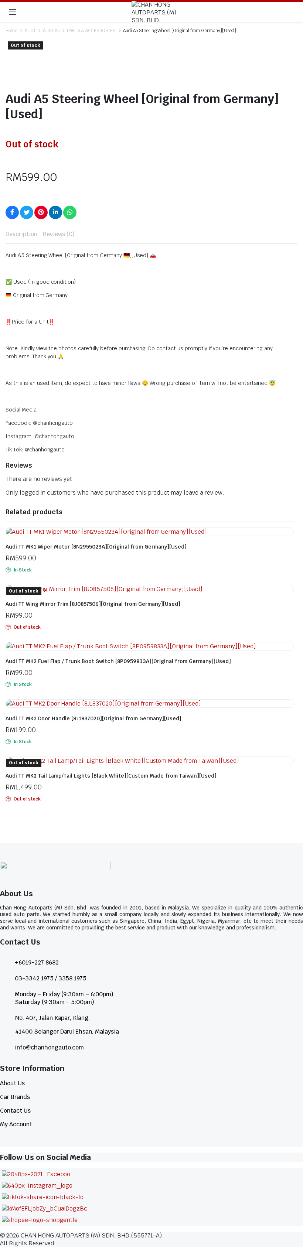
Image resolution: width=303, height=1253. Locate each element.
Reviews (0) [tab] (59, 234)
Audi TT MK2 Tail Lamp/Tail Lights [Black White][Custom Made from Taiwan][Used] (111, 775)
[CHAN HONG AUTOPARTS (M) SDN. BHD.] (159, 12)
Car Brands (15, 1097)
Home (11, 31)
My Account (16, 1124)
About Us (12, 1083)
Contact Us (15, 1110)
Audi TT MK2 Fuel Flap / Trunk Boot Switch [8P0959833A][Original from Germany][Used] (118, 661)
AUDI (30, 31)
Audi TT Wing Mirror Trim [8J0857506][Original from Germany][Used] (93, 604)
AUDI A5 (51, 31)
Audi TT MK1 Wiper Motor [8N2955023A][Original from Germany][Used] (96, 546)
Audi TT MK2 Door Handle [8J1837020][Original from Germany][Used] (93, 718)
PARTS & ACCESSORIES (91, 31)
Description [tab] (21, 234)
